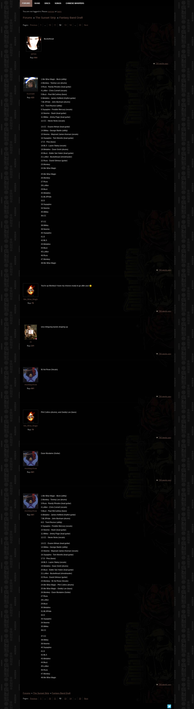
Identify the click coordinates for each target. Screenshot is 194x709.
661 (32, 388)
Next (86, 25)
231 (32, 346)
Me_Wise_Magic (30, 299)
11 (55, 25)
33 (80, 25)
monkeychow (31, 384)
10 (50, 25)
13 (65, 25)
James (33, 54)
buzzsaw (31, 93)
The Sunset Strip (45, 17)
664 (35, 57)
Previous (33, 25)
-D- (30, 342)
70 (33, 303)
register (51, 11)
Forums (27, 17)
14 (70, 25)
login (59, 11)
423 (32, 97)
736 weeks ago (162, 63)
